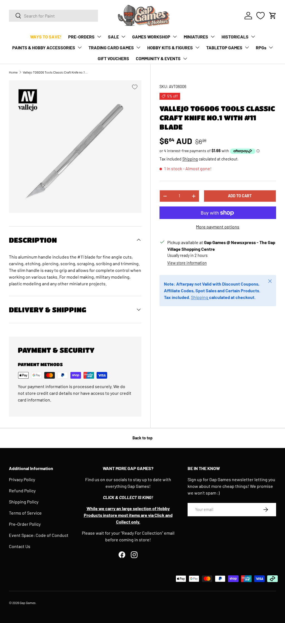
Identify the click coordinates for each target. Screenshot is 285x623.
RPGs (261, 47)
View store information (187, 263)
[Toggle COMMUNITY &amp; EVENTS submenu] (185, 58)
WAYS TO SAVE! (46, 36)
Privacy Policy (22, 479)
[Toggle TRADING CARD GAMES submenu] (138, 47)
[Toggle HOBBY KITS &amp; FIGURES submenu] (197, 47)
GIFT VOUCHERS (113, 58)
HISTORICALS (235, 36)
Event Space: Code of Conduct (38, 535)
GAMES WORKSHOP (151, 36)
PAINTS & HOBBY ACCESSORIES (43, 47)
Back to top (142, 437)
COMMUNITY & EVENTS (158, 58)
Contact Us (19, 546)
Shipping (190, 159)
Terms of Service (25, 512)
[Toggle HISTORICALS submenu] (253, 36)
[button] (273, 15)
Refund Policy (22, 490)
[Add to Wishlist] (134, 87)
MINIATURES (196, 36)
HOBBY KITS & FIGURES (170, 47)
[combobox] (53, 16)
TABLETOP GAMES (224, 47)
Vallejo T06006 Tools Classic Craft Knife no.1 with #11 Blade (56, 72)
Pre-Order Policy (25, 524)
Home (13, 72)
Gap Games (28, 603)
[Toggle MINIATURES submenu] (212, 36)
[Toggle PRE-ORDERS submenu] (99, 36)
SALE (113, 36)
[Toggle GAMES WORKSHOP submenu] (174, 36)
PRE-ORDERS (81, 36)
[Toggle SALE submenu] (123, 36)
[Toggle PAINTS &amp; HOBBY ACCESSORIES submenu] (79, 47)
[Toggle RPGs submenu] (270, 47)
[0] (260, 15)
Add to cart (240, 195)
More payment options (217, 226)
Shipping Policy (23, 501)
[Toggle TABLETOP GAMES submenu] (247, 47)
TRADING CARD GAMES (111, 47)
